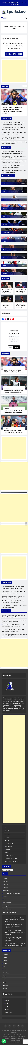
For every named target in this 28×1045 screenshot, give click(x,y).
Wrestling (5, 286)
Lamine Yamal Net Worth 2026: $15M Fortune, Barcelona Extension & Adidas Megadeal (12, 109)
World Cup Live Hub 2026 (11, 858)
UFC (4, 982)
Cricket (5, 960)
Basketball (5, 954)
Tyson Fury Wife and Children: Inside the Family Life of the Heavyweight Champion (21, 292)
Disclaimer (7, 849)
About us (5, 878)
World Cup (5, 985)
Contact (7, 837)
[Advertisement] (14, 71)
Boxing (5, 957)
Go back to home (14, 54)
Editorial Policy (8, 846)
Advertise (7, 834)
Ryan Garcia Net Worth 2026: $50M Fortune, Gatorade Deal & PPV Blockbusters (13, 939)
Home (6, 26)
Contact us (6, 884)
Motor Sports (6, 973)
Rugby (4, 976)
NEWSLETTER (8, 855)
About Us (7, 831)
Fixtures (7, 840)
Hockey (5, 969)
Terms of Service (9, 843)
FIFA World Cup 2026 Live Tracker (13, 861)
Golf (4, 966)
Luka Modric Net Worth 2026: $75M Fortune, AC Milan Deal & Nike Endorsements (13, 392)
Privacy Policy (6, 906)
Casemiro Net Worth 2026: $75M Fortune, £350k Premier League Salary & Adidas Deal (11, 2)
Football (5, 103)
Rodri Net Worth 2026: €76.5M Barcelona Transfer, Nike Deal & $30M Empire (13, 432)
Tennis (4, 979)
